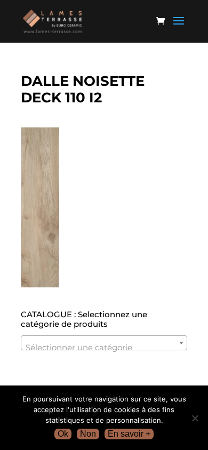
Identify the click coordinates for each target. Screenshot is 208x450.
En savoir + (129, 433)
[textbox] (104, 347)
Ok (63, 433)
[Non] (194, 418)
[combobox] (104, 342)
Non (88, 433)
